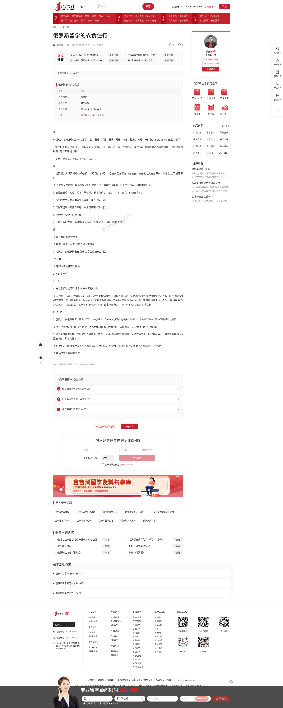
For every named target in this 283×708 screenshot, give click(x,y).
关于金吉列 (210, 6)
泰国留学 (114, 625)
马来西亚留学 (116, 621)
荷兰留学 (136, 648)
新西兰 (64, 20)
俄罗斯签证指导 (106, 520)
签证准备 (184, 20)
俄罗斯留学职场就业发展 (162, 512)
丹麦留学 (136, 625)
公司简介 (158, 617)
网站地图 (158, 644)
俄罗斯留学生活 (62, 520)
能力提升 (172, 20)
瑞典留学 (136, 640)
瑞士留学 (136, 652)
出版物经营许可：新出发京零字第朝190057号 (190, 686)
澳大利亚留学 (93, 648)
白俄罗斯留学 (138, 667)
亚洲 (97, 20)
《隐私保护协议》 (126, 465)
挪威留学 (136, 637)
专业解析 (211, 146)
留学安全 (204, 16)
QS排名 (210, 153)
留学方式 (211, 139)
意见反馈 (158, 625)
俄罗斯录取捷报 (62, 512)
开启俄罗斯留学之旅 (105, 426)
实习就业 (204, 20)
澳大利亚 (74, 20)
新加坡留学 (115, 617)
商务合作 (158, 633)
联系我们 (158, 621)
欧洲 (90, 20)
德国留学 (136, 633)
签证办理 (224, 139)
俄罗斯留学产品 (110, 512)
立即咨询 (129, 426)
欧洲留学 (169, 680)
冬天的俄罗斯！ (137, 552)
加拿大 (109, 16)
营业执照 (158, 640)
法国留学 (136, 629)
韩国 (83, 20)
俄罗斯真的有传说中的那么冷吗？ (146, 539)
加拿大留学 (92, 621)
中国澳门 (114, 655)
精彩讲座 (139, 20)
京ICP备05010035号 (127, 686)
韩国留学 (114, 640)
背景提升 (224, 132)
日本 (101, 16)
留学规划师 (77, 16)
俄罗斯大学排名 (128, 520)
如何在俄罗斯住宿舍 (139, 546)
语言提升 (184, 16)
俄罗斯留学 (137, 663)
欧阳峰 (59, 45)
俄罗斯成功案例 (150, 520)
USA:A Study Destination (185, 680)
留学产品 (128, 16)
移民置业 (215, 20)
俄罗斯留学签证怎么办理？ (69, 593)
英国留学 (92, 633)
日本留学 (114, 636)
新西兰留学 (92, 651)
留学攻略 (65, 16)
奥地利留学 (137, 660)
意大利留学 (137, 617)
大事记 (157, 629)
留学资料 (172, 16)
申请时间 (197, 146)
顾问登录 (158, 648)
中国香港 (114, 651)
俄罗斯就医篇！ (65, 546)
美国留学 (92, 617)
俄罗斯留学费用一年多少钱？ (70, 583)
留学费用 (197, 132)
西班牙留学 (137, 621)
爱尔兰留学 (92, 636)
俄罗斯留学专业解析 (134, 512)
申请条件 (211, 132)
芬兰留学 (136, 644)
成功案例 (139, 16)
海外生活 (215, 16)
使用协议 (158, 637)
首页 (55, 26)
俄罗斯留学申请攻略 (86, 512)
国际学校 (128, 20)
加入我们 (158, 652)
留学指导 (223, 153)
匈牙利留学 (137, 656)
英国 (87, 16)
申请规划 (197, 153)
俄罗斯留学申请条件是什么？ (70, 573)
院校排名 (150, 16)
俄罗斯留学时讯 (84, 520)
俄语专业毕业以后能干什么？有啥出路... (78, 539)
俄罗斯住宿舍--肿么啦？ (69, 552)
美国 (94, 16)
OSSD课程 (151, 20)
